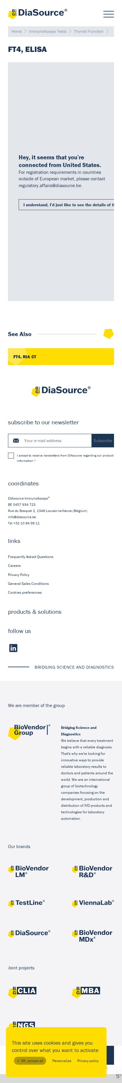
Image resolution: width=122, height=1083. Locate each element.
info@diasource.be (22, 517)
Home (17, 31)
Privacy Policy (18, 574)
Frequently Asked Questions (30, 556)
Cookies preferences (25, 592)
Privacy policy (88, 1060)
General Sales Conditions (28, 583)
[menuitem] (61, 556)
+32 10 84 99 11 (26, 523)
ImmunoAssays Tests (48, 31)
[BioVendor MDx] (93, 936)
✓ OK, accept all (30, 1060)
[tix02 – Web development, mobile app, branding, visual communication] (118, 1075)
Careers (14, 565)
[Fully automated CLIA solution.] (29, 993)
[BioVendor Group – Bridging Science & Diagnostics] (29, 739)
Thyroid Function (89, 31)
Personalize (61, 1060)
